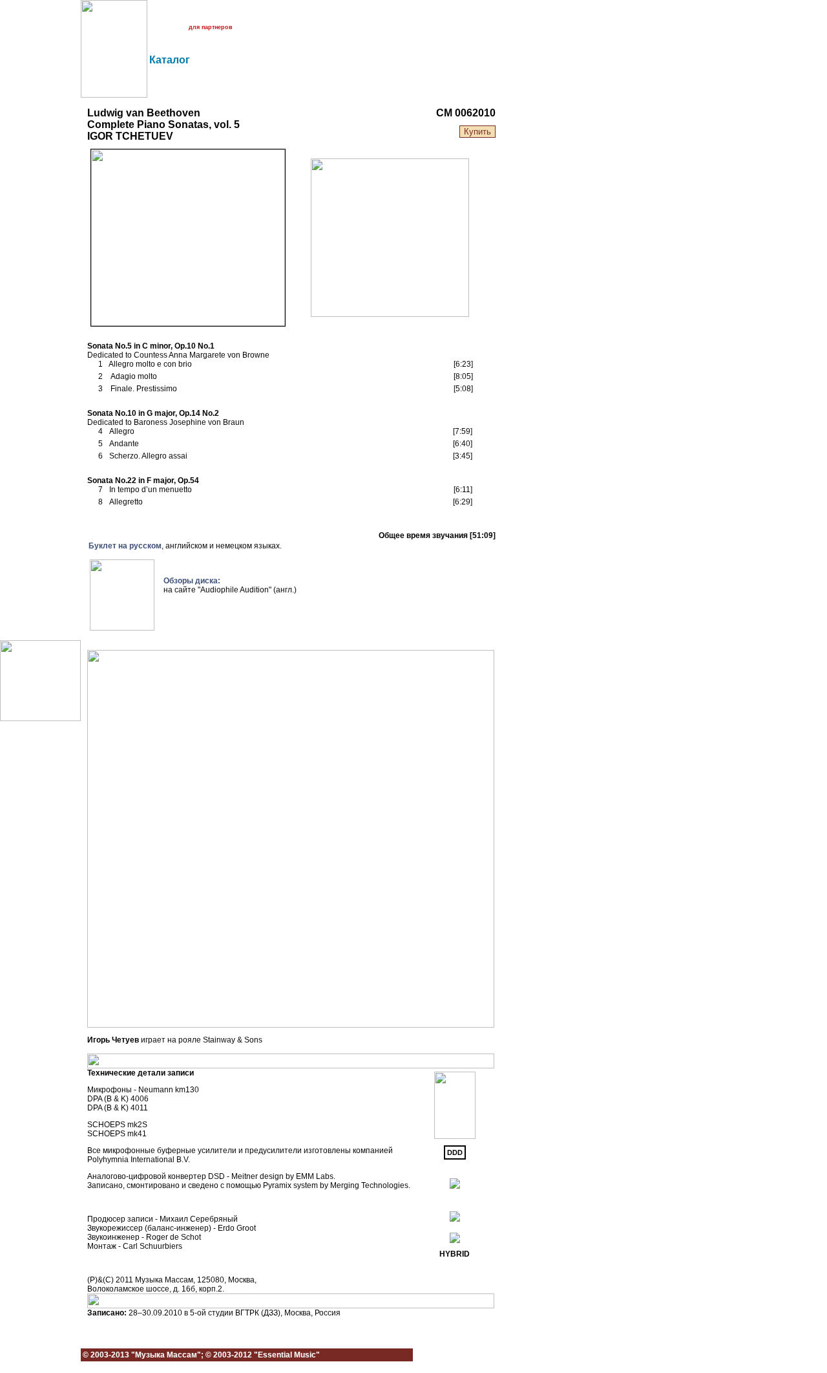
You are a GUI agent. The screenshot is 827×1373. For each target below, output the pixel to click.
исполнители (270, 15)
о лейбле (159, 15)
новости (196, 15)
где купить (161, 27)
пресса (310, 15)
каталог (230, 15)
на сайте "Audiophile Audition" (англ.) (230, 589)
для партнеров (211, 27)
